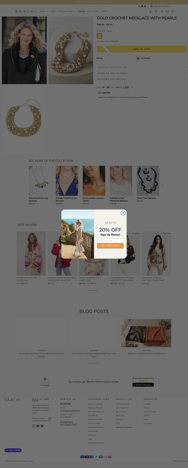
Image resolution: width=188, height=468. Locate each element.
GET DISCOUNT (110, 246)
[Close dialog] (123, 213)
